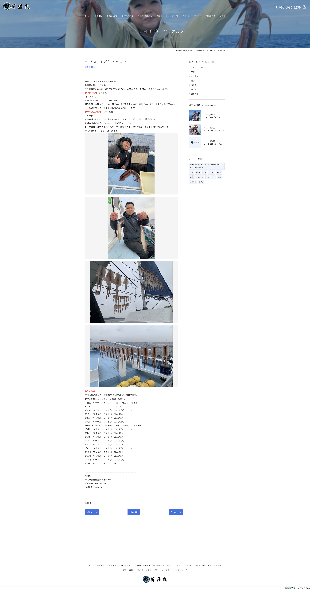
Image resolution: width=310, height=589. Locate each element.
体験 (193, 71)
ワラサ (201, 182)
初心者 (194, 89)
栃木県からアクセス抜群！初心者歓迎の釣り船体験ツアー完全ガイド (206, 166)
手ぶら (219, 172)
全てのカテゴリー (198, 67)
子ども (211, 172)
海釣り (194, 85)
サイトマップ (181, 570)
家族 (204, 172)
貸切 (193, 80)
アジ (207, 177)
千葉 (191, 172)
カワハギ (193, 182)
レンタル (194, 76)
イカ (213, 177)
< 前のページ (92, 512)
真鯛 (219, 177)
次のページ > (176, 512)
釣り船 (198, 172)
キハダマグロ (198, 177)
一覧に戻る (134, 512)
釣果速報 (88, 503)
